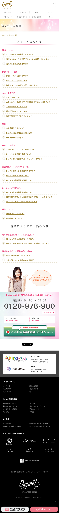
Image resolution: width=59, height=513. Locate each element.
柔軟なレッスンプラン (10, 406)
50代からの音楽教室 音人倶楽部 (40, 426)
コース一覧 (22, 12)
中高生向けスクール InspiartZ (39, 423)
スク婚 (32, 412)
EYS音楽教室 (7, 423)
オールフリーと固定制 (10, 409)
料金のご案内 (7, 389)
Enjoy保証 (6, 412)
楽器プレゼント (22, 17)
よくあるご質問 (48, 312)
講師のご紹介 (36, 17)
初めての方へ (8, 12)
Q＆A (51, 17)
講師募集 (21, 472)
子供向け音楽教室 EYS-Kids (12, 426)
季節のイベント (35, 409)
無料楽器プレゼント (9, 403)
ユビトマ (32, 403)
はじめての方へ (35, 389)
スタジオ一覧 (7, 391)
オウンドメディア (42, 472)
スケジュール (8, 17)
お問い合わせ (30, 472)
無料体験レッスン (44, 509)
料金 (36, 12)
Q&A (31, 391)
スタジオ (51, 12)
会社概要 (13, 472)
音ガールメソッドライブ (37, 406)
